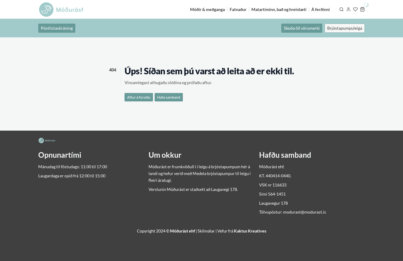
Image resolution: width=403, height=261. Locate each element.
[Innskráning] (348, 9)
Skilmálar (206, 230)
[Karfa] (362, 9)
